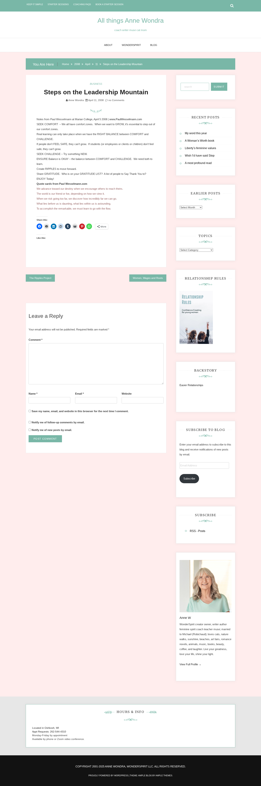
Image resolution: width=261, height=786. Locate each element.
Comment (35, 339)
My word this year (196, 133)
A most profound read (198, 163)
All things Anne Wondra (130, 20)
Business (96, 83)
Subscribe (189, 478)
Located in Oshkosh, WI (45, 727)
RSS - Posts (197, 531)
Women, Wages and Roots (148, 278)
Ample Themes (164, 775)
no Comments (116, 100)
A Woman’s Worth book (199, 140)
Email (79, 393)
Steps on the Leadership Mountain (96, 92)
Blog (153, 45)
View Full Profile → (190, 664)
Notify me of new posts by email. (52, 429)
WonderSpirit (131, 45)
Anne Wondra (76, 100)
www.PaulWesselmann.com (125, 119)
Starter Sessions (58, 4)
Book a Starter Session (109, 4)
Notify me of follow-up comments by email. (58, 422)
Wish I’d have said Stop (199, 155)
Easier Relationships (192, 385)
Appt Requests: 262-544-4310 (49, 731)
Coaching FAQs (82, 4)
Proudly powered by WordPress (108, 775)
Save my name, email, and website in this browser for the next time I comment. (80, 411)
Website (127, 393)
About (108, 45)
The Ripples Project (40, 278)
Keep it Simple (35, 4)
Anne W (185, 618)
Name (33, 393)
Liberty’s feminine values (200, 148)
